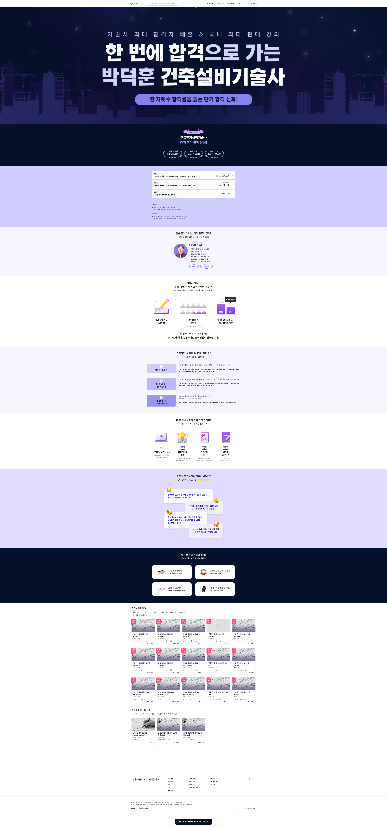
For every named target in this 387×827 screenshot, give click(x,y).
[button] (193, 175)
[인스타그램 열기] (250, 779)
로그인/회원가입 (250, 4)
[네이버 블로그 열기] (254, 779)
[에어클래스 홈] (137, 3)
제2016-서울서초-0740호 (164, 805)
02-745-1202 (178, 802)
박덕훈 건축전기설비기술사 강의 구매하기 (193, 822)
